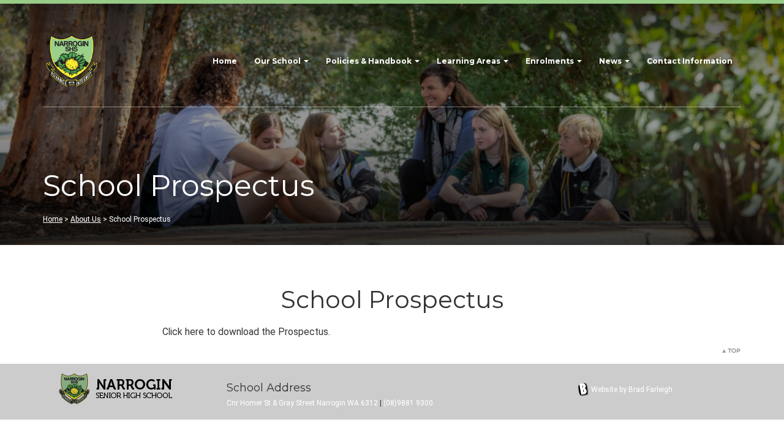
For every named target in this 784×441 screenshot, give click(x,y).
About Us (85, 219)
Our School (278, 61)
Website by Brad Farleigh (632, 389)
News (611, 61)
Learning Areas (469, 61)
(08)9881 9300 (408, 403)
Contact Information (690, 61)
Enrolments (551, 61)
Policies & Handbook (369, 61)
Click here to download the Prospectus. (246, 331)
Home (225, 61)
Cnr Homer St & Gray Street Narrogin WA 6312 (302, 403)
